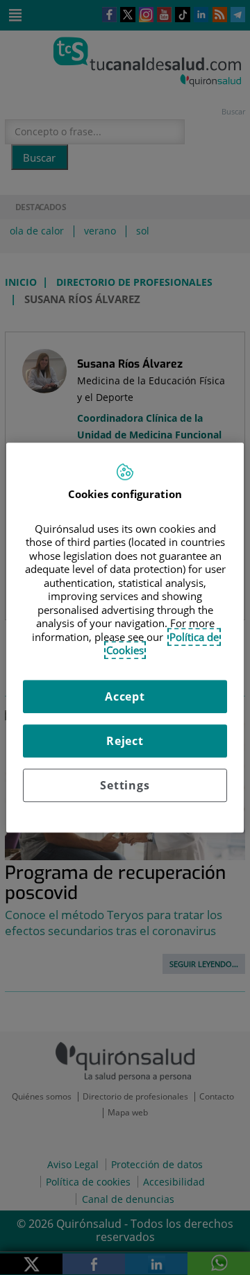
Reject (125, 740)
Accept (125, 696)
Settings (124, 785)
